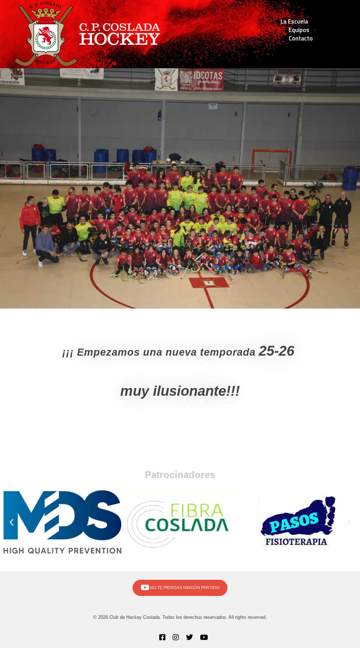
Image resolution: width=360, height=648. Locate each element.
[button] (11, 521)
